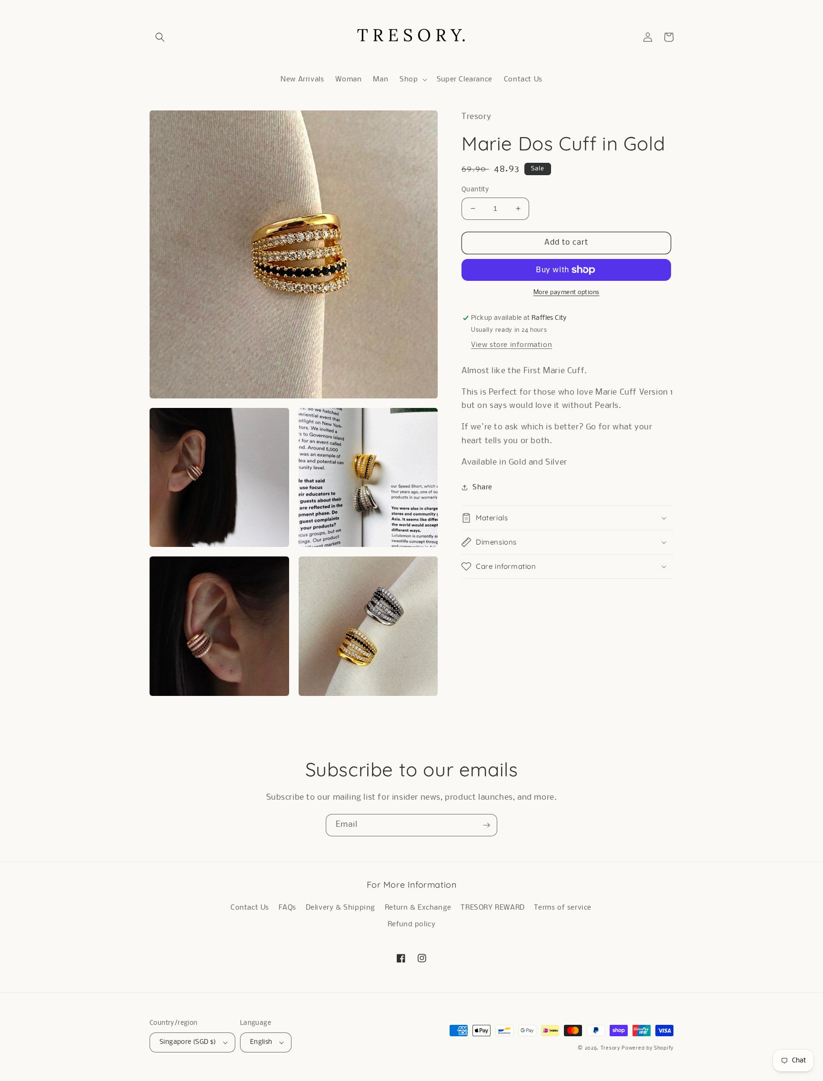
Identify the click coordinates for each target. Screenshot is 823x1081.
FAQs (287, 908)
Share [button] (482, 487)
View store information (511, 345)
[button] (160, 37)
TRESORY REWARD (492, 908)
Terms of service (563, 908)
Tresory (611, 1048)
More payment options (566, 292)
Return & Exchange (418, 908)
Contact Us (250, 908)
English (261, 1042)
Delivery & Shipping (340, 908)
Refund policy (412, 924)
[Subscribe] (486, 825)
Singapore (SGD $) (188, 1042)
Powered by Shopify (647, 1048)
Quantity (475, 189)
